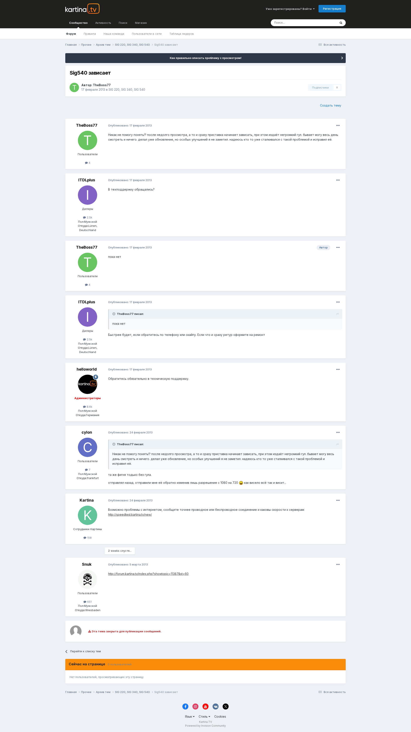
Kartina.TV (205, 721)
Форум (71, 33)
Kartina (87, 500)
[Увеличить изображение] (241, 482)
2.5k (89, 217)
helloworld (87, 369)
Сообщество (78, 22)
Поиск (123, 22)
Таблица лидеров (181, 33)
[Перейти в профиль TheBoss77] (74, 87)
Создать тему (330, 105)
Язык (189, 716)
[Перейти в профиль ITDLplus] (87, 195)
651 (89, 601)
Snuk (86, 564)
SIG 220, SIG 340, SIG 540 (127, 89)
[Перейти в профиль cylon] (87, 447)
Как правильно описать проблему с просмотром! (205, 58)
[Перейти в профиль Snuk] (87, 579)
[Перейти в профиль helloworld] (87, 384)
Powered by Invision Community (205, 725)
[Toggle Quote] (114, 314)
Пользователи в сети (147, 33)
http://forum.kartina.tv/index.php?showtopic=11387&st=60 (148, 574)
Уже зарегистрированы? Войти (289, 9)
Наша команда (114, 33)
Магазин (141, 22)
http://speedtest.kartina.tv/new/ (130, 514)
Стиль (203, 716)
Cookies (220, 716)
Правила (90, 33)
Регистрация (332, 8)
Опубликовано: (130, 125)
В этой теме (323, 22)
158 (89, 537)
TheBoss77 (102, 85)
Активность (103, 22)
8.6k (89, 406)
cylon (87, 432)
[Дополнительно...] (338, 125)
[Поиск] (341, 22)
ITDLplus (86, 180)
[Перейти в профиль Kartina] (87, 515)
